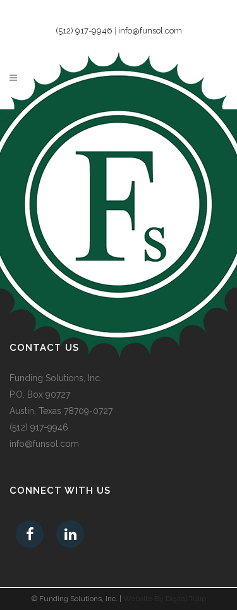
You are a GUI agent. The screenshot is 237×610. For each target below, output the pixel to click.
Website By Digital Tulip (164, 598)
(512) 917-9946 (84, 30)
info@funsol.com (150, 30)
